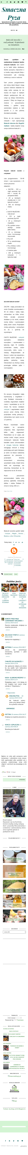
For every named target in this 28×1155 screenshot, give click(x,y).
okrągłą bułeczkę (13, 445)
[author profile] (14, 550)
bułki (16, 574)
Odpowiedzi (11, 693)
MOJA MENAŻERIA (7, 1043)
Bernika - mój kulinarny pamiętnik (11, 1034)
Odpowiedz (8, 629)
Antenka (8, 647)
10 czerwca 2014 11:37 (15, 679)
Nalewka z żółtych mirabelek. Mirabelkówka (14, 874)
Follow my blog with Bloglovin (14, 1109)
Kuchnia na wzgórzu (8, 1028)
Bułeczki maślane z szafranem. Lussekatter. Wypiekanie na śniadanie (22, 600)
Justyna (7, 533)
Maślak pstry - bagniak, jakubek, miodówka (14, 890)
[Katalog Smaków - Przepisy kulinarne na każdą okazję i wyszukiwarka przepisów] (14, 1092)
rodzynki (21, 337)
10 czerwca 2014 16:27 (18, 714)
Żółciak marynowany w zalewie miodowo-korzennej (18, 562)
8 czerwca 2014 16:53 (14, 622)
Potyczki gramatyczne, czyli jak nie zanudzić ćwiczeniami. (17, 1057)
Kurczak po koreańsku (17, 1036)
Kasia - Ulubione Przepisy (14, 678)
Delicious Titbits (11, 635)
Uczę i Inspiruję (7, 1052)
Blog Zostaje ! (14, 1031)
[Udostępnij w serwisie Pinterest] (14, 545)
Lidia (11, 536)
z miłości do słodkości (13, 661)
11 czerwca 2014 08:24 (13, 726)
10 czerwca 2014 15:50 (16, 697)
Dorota (20, 533)
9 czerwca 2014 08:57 (19, 647)
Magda (14, 533)
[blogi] (14, 1101)
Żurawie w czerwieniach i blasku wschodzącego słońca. (17, 1066)
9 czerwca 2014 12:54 (14, 662)
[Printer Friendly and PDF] (8, 773)
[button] (14, 30)
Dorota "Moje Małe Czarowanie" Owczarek (13, 620)
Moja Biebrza (6, 1062)
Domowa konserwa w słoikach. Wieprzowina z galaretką (14, 860)
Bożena (6, 536)
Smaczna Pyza (14, 13)
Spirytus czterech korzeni (14, 905)
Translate (20, 1020)
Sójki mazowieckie (14, 595)
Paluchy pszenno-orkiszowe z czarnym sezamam (5, 597)
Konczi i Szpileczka (12, 725)
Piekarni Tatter (9, 491)
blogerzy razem (8, 574)
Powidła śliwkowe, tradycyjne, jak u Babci (14, 919)
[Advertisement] (14, 948)
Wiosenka (17, 536)
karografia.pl (23, 1146)
